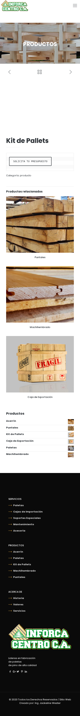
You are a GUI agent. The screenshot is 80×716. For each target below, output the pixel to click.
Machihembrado (40, 327)
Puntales (40, 257)
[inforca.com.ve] (14, 5)
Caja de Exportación (40, 397)
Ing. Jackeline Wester (48, 703)
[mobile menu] (75, 5)
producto (25, 175)
